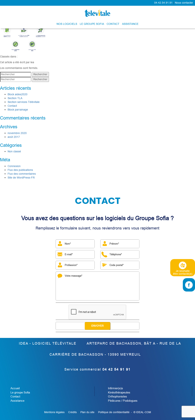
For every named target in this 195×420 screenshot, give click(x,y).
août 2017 (14, 137)
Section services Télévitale (24, 102)
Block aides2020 (17, 94)
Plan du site (87, 412)
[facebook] (189, 285)
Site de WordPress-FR (21, 177)
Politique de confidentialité (113, 412)
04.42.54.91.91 (163, 3)
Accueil (15, 388)
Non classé (14, 151)
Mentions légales (54, 412)
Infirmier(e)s (115, 388)
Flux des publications (20, 170)
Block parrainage (18, 109)
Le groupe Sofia (92, 24)
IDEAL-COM (143, 412)
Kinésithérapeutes (119, 392)
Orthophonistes (117, 396)
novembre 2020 (17, 133)
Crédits (72, 412)
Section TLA (15, 98)
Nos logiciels (67, 24)
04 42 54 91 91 (116, 369)
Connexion (14, 166)
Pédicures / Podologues (122, 401)
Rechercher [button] (40, 74)
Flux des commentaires (22, 174)
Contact (113, 24)
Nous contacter (184, 3)
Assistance (130, 24)
